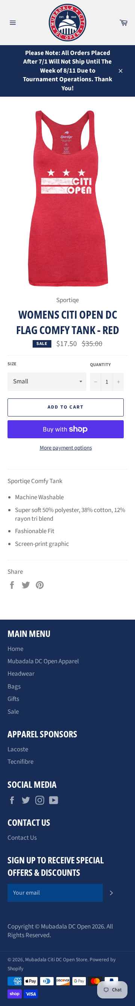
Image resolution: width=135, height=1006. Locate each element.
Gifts (13, 699)
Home (15, 648)
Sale (13, 711)
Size (12, 364)
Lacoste (18, 749)
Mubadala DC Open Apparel (43, 661)
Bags (14, 686)
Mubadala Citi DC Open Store (56, 959)
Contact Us (22, 837)
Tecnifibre (20, 761)
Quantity (100, 365)
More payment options (66, 448)
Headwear (21, 673)
